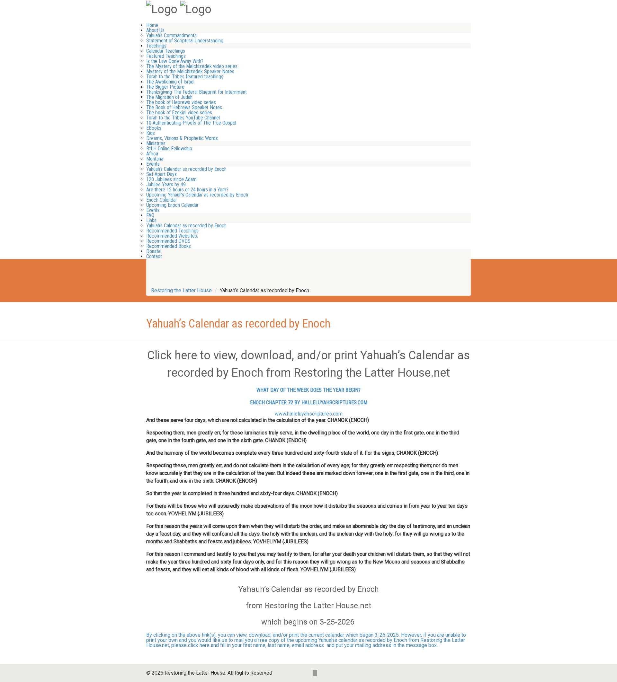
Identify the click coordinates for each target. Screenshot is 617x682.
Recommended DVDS (168, 241)
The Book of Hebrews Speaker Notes (184, 107)
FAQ (150, 215)
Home (152, 25)
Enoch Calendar (161, 200)
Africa (152, 154)
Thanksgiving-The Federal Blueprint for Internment (196, 92)
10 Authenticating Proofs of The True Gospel (191, 123)
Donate (153, 251)
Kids (150, 133)
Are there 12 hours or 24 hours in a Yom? (187, 190)
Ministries (155, 143)
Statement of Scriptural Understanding (184, 41)
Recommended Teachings (172, 231)
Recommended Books (168, 246)
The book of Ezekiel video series (179, 112)
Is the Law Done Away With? (174, 61)
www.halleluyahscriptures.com (309, 414)
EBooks (153, 128)
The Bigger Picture (165, 87)
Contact (154, 256)
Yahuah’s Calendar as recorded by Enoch (186, 169)
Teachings (156, 46)
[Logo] (161, 8)
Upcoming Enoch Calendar (172, 205)
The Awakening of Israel (170, 82)
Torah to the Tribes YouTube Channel (183, 118)
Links (151, 220)
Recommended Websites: (172, 236)
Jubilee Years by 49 (166, 184)
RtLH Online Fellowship (169, 148)
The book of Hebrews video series (181, 102)
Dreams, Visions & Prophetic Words (182, 138)
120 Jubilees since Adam (171, 179)
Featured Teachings (166, 56)
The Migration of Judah (169, 97)
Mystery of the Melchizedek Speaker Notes (190, 71)
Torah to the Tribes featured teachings (184, 77)
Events (153, 164)
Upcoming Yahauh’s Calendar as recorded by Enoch (197, 195)
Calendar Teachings (165, 51)
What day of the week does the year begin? (308, 390)
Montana (154, 159)
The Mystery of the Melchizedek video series (191, 66)
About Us (155, 30)
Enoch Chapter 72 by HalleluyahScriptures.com (308, 402)
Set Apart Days (161, 174)
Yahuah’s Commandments (171, 35)
